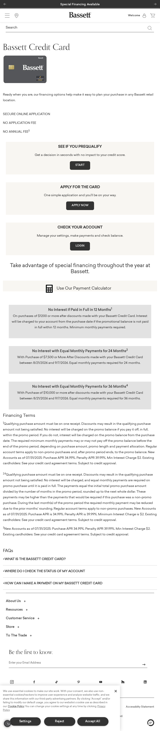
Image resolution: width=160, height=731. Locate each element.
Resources (14, 609)
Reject (59, 721)
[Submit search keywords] (149, 28)
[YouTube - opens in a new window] (101, 682)
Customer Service (20, 618)
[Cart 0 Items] (153, 15)
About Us (13, 601)
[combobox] (80, 28)
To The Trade (16, 635)
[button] (5, 3)
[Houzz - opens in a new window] (123, 682)
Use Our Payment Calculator (84, 288)
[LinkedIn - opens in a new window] (145, 682)
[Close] (115, 691)
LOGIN (80, 246)
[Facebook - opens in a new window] (34, 682)
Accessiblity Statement (140, 707)
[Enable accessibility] (7, 723)
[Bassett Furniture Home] (80, 14)
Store (10, 627)
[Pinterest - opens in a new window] (79, 682)
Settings (25, 721)
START (80, 165)
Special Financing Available (80, 4)
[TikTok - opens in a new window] (56, 682)
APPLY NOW (80, 205)
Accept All (92, 721)
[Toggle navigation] (7, 15)
